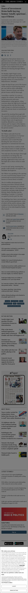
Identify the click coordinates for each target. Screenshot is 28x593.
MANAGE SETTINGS (14, 590)
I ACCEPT (14, 586)
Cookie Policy (22, 565)
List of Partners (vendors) (6, 582)
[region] (14, 570)
